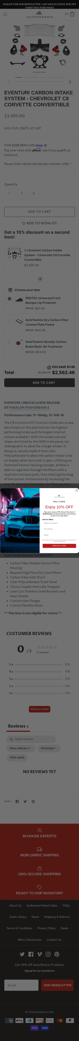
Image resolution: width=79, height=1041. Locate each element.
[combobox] (58, 523)
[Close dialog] (77, 490)
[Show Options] (74, 523)
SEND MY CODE (59, 546)
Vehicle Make (47, 519)
